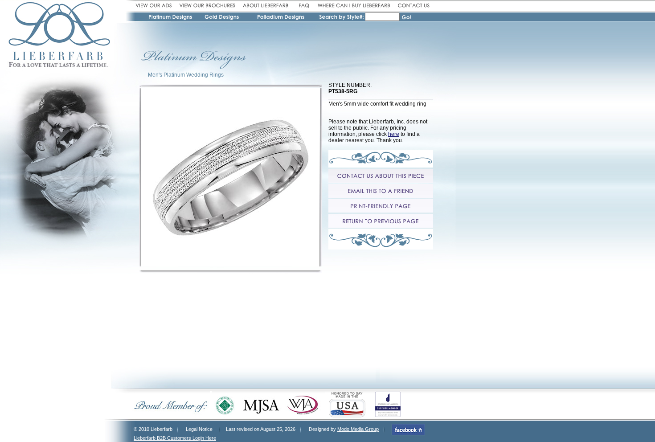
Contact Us (412, 5)
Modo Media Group (358, 429)
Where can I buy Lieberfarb (353, 5)
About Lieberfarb (266, 5)
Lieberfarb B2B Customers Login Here (175, 438)
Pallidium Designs (280, 18)
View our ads (155, 5)
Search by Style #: (341, 17)
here (393, 134)
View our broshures (207, 5)
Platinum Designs (171, 18)
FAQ (303, 5)
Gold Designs (222, 18)
